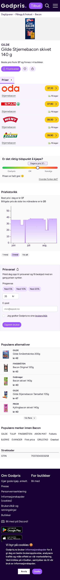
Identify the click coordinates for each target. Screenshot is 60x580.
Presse (5, 486)
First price (30, 439)
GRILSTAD (42, 439)
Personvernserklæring (13, 491)
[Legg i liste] (25, 69)
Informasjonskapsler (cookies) (12, 498)
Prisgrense (7, 283)
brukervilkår (41, 315)
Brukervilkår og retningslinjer (9, 508)
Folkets (53, 433)
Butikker (6, 515)
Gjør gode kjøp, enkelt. (14, 481)
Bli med (35, 481)
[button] (47, 5)
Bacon (38, 14)
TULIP (13, 433)
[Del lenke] (32, 69)
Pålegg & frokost (23, 14)
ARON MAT (41, 433)
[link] (14, 5)
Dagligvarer (7, 14)
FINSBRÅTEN (25, 433)
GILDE (4, 433)
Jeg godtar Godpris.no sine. (27, 315)
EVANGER (17, 439)
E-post (5, 303)
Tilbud (35, 6)
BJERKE (5, 439)
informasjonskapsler (35, 549)
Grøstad (54, 439)
